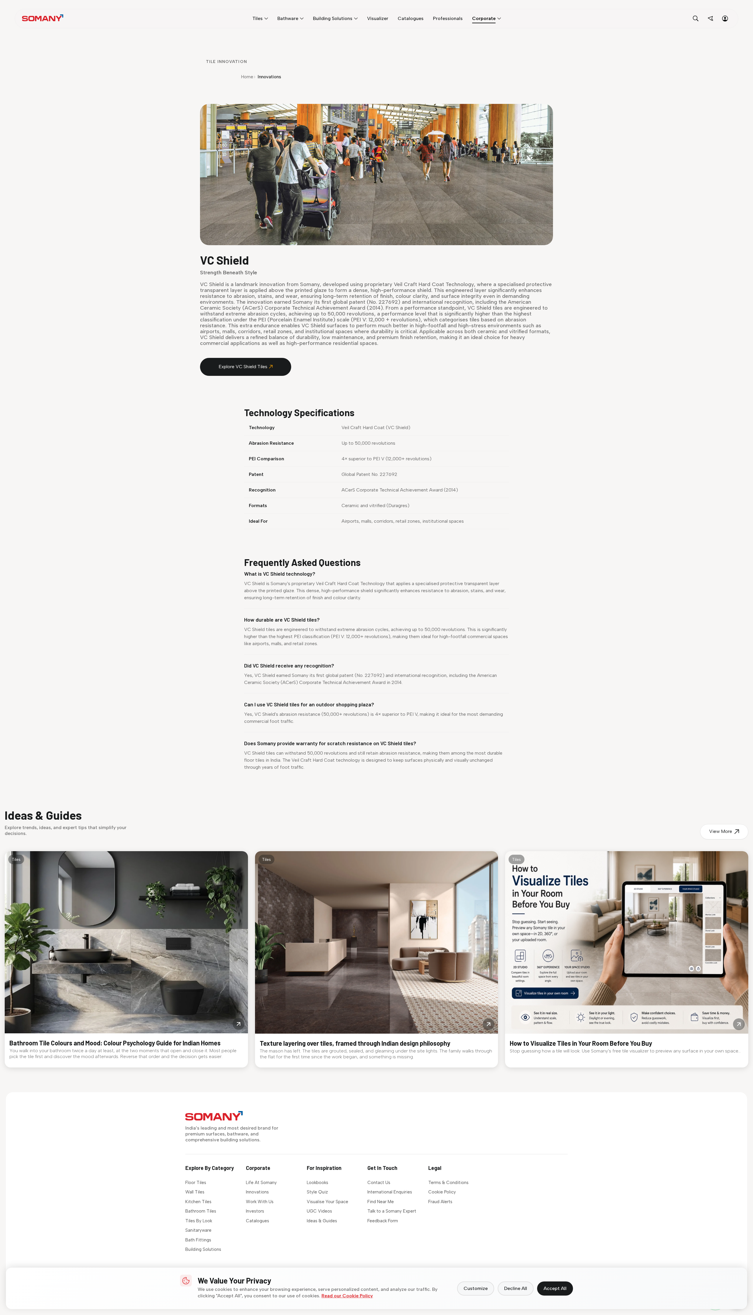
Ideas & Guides (322, 1220)
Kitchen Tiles (198, 1201)
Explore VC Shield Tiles (243, 366)
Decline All (515, 1288)
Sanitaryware (198, 1230)
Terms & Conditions (448, 1182)
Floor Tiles (195, 1182)
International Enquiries (389, 1192)
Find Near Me (380, 1201)
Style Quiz (317, 1192)
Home (247, 76)
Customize (476, 1288)
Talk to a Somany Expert (391, 1211)
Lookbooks (317, 1182)
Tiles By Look (198, 1220)
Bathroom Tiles (200, 1211)
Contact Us (378, 1182)
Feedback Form (382, 1220)
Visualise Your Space (327, 1201)
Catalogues (257, 1220)
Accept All (555, 1288)
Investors (255, 1211)
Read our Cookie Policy (347, 1296)
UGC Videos (319, 1211)
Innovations (257, 1192)
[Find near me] (710, 18)
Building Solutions (203, 1249)
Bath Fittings (198, 1240)
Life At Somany (261, 1182)
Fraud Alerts (440, 1201)
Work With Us (260, 1201)
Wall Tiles (194, 1192)
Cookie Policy (442, 1192)
